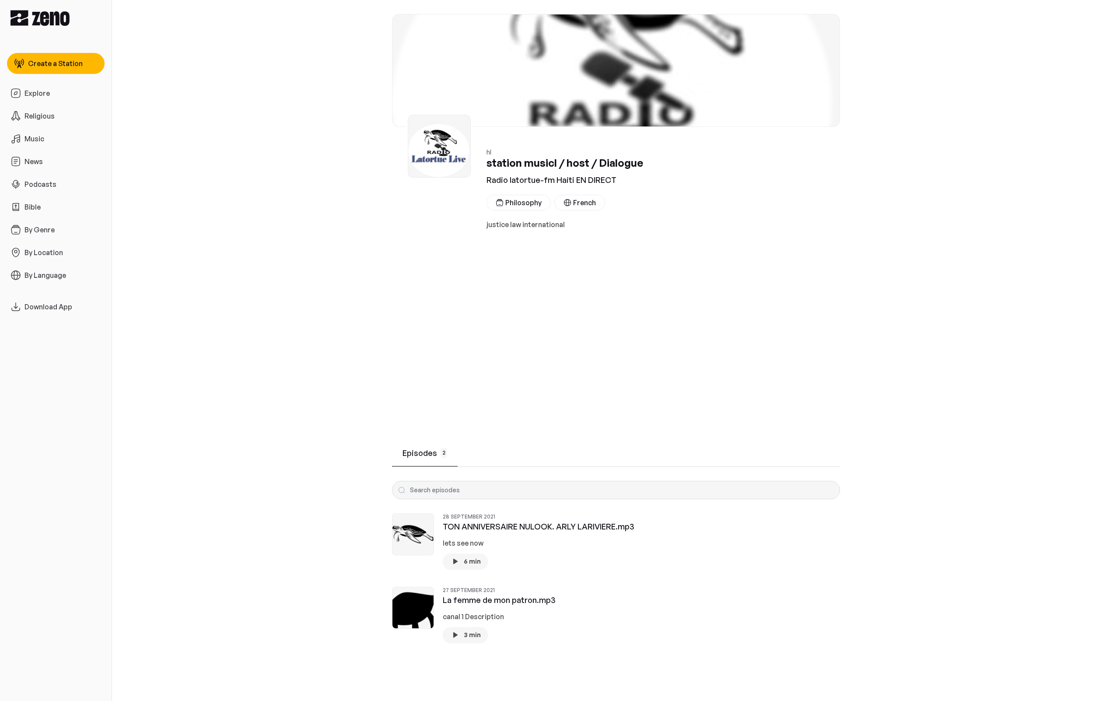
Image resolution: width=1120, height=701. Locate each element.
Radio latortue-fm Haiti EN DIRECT (551, 180)
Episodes (423, 453)
